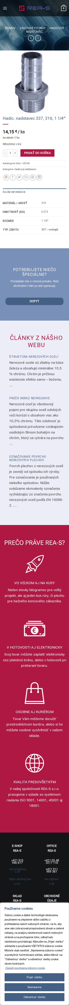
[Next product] (31, 38)
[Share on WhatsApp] (6, 177)
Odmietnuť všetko (35, 997)
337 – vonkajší (49, 229)
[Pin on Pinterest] (33, 177)
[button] (5, 8)
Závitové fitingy (32, 28)
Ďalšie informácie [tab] (14, 192)
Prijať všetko (34, 977)
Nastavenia (34, 987)
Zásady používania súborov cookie (25, 968)
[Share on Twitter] (19, 177)
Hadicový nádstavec (25, 169)
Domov (10, 28)
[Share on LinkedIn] (39, 177)
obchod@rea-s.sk (18, 870)
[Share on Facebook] (13, 177)
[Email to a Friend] (26, 177)
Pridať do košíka (37, 153)
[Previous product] (38, 38)
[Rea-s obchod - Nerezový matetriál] (34, 8)
